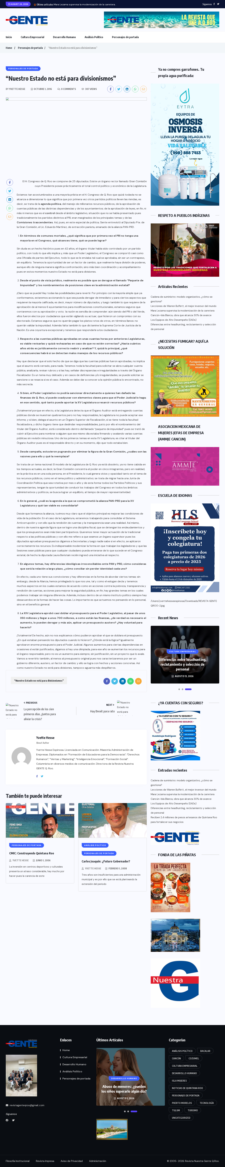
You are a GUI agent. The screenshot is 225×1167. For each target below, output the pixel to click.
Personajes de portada (125, 37)
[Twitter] (43, 776)
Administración (97, 1161)
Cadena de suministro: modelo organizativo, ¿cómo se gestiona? (181, 299)
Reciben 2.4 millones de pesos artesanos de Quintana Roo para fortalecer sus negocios (184, 820)
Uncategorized (181, 1117)
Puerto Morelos (182, 1103)
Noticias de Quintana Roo (187, 1088)
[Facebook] (38, 776)
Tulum (176, 1110)
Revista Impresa (45, 1161)
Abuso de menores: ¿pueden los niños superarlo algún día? (124, 1088)
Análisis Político (94, 37)
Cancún (176, 1058)
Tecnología (207, 1103)
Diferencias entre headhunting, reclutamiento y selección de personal (183, 327)
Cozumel (194, 1058)
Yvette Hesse (21, 860)
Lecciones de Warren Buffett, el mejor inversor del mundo (183, 306)
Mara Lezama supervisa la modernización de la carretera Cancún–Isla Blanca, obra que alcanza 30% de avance (182, 313)
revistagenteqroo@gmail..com (26, 1105)
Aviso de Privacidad (72, 1161)
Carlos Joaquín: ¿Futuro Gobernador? (106, 861)
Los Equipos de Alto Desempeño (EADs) (174, 320)
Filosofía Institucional (17, 1161)
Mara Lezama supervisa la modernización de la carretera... (85, 4)
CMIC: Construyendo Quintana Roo (31, 853)
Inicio (9, 37)
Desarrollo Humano (64, 37)
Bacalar (205, 1051)
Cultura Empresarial (32, 37)
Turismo (193, 1110)
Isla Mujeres (179, 1080)
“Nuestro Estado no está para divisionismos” (39, 680)
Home (9, 47)
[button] (179, 689)
